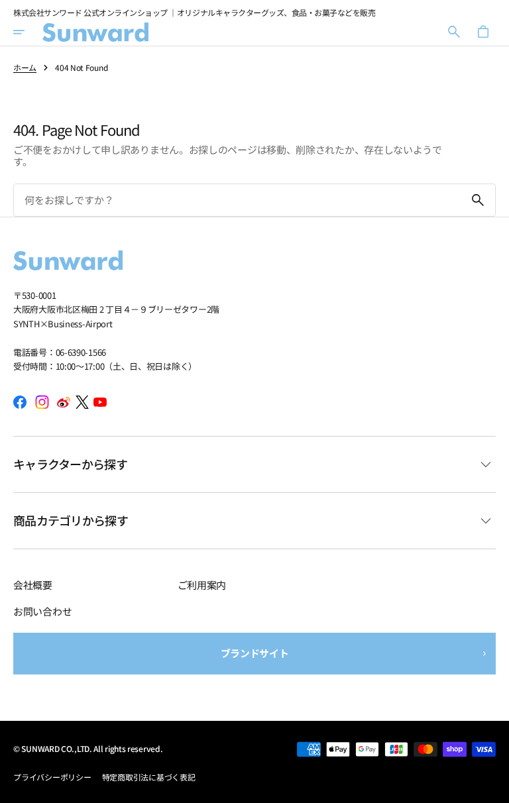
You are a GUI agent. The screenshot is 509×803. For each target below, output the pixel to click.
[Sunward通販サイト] (95, 31)
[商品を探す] (478, 200)
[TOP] (493, 787)
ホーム (24, 67)
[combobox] (237, 199)
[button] (27, 31)
